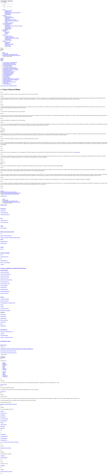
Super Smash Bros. (3, 420)
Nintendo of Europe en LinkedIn (6, 471)
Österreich (4, 369)
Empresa (2, 297)
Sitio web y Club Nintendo (5, 262)
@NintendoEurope (3, 438)
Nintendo (2, 411)
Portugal (4, 371)
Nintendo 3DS (3, 208)
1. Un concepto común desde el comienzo (10, 68)
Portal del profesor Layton (5, 283)
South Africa (5, 376)
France (4, 366)
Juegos (1, 239)
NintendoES (2, 455)
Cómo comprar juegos (4, 222)
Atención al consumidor (5, 252)
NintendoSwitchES (3, 457)
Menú (2, 60)
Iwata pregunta (5, 53)
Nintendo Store (3, 314)
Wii (1, 233)
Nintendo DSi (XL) (3, 260)
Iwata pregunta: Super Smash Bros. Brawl (10, 54)
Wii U (1, 218)
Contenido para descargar (5, 214)
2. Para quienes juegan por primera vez (9, 67)
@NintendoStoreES (4, 436)
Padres (1, 323)
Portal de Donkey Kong (4, 281)
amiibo (1, 226)
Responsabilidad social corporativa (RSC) (7, 302)
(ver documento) (77, 152)
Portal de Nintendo (4, 270)
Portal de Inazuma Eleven (5, 291)
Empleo (1, 304)
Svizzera (4, 374)
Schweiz (4, 372)
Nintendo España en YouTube (5, 447)
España (4, 365)
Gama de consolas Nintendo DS (6, 235)
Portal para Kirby (3, 287)
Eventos (1, 249)
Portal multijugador (3, 241)
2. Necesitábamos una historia (8, 73)
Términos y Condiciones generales (6, 337)
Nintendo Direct (3, 316)
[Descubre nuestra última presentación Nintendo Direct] (10, 192)
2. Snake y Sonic (6, 82)
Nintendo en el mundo (4, 300)
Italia (3, 367)
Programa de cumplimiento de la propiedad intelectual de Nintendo (13, 268)
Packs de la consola (3, 220)
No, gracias (2, 391)
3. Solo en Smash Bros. (7, 80)
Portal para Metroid (3, 285)
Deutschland (5, 364)
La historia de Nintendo (4, 298)
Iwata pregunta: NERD (4, 308)
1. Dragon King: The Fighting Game (9, 81)
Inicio (4, 52)
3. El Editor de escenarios (7, 70)
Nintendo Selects (3, 243)
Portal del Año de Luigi (4, 277)
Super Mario (2, 426)
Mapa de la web (3, 345)
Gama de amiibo (3, 227)
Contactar (2, 264)
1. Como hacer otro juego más (8, 72)
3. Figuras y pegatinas (6, 77)
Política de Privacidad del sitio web (6, 331)
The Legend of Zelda (4, 418)
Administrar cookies (12, 350)
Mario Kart (2, 428)
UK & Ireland (5, 375)
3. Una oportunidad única (7, 83)
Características (3, 210)
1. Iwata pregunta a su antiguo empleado (10, 62)
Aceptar (5, 384)
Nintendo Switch (3, 204)
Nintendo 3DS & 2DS (4, 256)
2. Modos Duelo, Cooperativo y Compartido (10, 69)
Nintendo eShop (3, 318)
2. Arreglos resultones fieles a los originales (10, 79)
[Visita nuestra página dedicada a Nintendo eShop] (9, 193)
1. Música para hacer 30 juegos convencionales (11, 78)
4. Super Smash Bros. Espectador (9, 71)
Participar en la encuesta (12, 404)
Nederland (4, 368)
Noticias (1, 247)
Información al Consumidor (5, 310)
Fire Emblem (2, 414)
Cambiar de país (4, 350)
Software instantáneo (4, 212)
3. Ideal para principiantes (7, 74)
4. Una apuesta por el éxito (7, 65)
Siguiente (2, 190)
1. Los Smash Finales (6, 75)
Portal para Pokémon (4, 289)
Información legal (3, 329)
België (4, 362)
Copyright (2, 333)
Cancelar (2, 384)
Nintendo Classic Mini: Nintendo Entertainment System (10, 237)
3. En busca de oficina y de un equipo (9, 64)
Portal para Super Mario (4, 272)
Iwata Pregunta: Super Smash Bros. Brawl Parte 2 (11, 55)
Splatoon (2, 422)
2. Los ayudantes (6, 76)
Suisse (4, 373)
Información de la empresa (5, 341)
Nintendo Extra (3, 325)
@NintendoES (3, 434)
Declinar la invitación (4, 404)
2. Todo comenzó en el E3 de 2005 (9, 63)
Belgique (4, 363)
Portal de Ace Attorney (4, 293)
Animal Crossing (3, 424)
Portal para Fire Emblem (4, 275)
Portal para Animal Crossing (5, 274)
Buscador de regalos (4, 320)
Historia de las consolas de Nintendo (7, 231)
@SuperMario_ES (3, 440)
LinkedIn (2, 306)
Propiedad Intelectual (4, 335)
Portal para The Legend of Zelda (6, 279)
